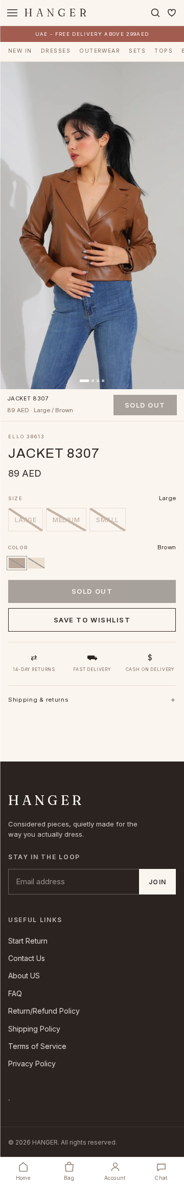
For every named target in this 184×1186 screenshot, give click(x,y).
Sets (137, 51)
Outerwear (99, 51)
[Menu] (12, 13)
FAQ (15, 993)
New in (20, 51)
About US (24, 975)
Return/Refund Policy (44, 1010)
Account (115, 1178)
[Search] (155, 13)
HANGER (57, 12)
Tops (163, 51)
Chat (161, 1178)
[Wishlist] (172, 13)
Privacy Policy (32, 1063)
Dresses (56, 51)
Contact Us (26, 958)
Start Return (28, 940)
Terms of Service (37, 1046)
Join (157, 882)
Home (23, 1178)
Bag (69, 1178)
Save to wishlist (92, 620)
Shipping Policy (34, 1028)
